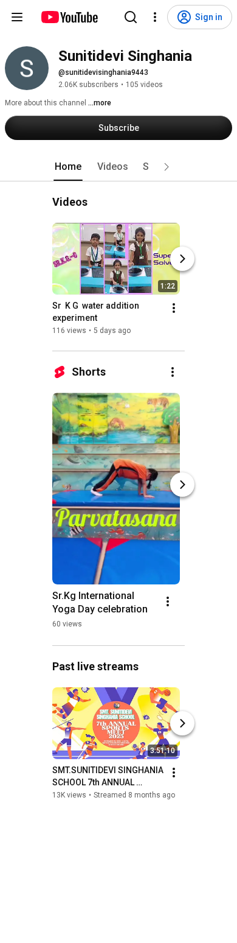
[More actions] (174, 308)
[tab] (68, 166)
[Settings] (155, 17)
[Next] (182, 259)
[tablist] (118, 166)
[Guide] (17, 17)
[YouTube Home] (69, 17)
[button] (166, 166)
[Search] (130, 17)
